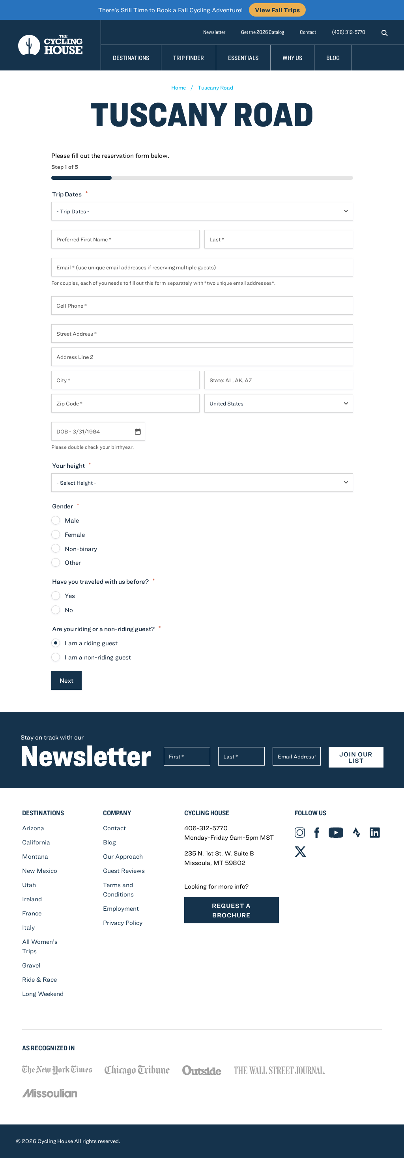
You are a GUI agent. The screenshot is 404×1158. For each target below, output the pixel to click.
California (36, 842)
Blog (333, 57)
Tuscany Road (215, 87)
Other (73, 562)
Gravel (31, 965)
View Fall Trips (277, 9)
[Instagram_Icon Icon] (300, 832)
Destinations (131, 57)
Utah (29, 884)
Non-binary (81, 548)
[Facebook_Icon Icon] (316, 832)
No (69, 609)
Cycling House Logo (50, 45)
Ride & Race (39, 979)
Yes (70, 595)
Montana (35, 856)
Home (178, 87)
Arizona (33, 827)
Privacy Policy (122, 922)
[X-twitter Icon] (300, 851)
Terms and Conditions (118, 889)
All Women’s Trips (40, 946)
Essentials (243, 57)
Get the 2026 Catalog (262, 32)
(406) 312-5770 (348, 32)
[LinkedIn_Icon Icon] (375, 832)
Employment (121, 908)
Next (66, 680)
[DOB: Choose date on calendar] (137, 431)
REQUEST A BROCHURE (231, 910)
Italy (28, 927)
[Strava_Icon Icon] (356, 832)
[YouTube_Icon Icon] (336, 832)
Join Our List (355, 757)
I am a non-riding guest (98, 657)
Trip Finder (188, 57)
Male (72, 520)
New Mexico (39, 870)
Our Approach (123, 856)
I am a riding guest (91, 642)
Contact (308, 32)
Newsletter (214, 32)
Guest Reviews (124, 870)
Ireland (32, 898)
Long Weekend (43, 993)
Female (75, 534)
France (31, 913)
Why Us (292, 57)
